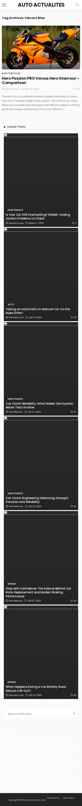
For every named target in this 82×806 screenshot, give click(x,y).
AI (16, 739)
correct (6, 745)
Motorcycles (12, 73)
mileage (35, 770)
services (56, 783)
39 (75, 600)
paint (5, 776)
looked (74, 764)
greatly (37, 751)
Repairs (12, 584)
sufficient (8, 789)
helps (31, 758)
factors (6, 751)
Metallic (20, 770)
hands (6, 758)
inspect (23, 764)
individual (7, 764)
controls (63, 739)
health (19, 758)
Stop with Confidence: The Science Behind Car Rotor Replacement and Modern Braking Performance (38, 592)
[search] (77, 5)
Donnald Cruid (16, 317)
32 (75, 506)
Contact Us (53, 797)
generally (21, 751)
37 (75, 411)
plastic (49, 776)
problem (7, 783)
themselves (26, 789)
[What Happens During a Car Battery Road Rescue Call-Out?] (41, 652)
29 (75, 317)
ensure (53, 745)
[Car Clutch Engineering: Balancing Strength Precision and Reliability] (41, 463)
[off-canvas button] (4, 5)
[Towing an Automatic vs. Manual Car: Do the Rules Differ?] (41, 274)
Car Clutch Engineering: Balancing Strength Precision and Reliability (37, 500)
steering (71, 783)
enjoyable (38, 745)
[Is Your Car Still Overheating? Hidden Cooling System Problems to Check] (41, 180)
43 (75, 695)
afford (6, 739)
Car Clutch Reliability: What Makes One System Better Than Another (39, 405)
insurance (39, 764)
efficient (22, 745)
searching (39, 783)
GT (49, 751)
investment (57, 764)
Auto (11, 304)
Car (37, 739)
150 (78, 88)
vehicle (58, 789)
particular (19, 776)
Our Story (68, 797)
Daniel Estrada (12, 88)
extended (69, 745)
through (43, 789)
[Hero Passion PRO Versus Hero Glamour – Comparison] (41, 48)
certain (48, 739)
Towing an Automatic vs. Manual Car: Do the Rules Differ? (38, 311)
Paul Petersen (16, 506)
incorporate (63, 758)
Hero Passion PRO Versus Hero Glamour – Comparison (40, 80)
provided (23, 783)
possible (64, 776)
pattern (35, 776)
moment (62, 770)
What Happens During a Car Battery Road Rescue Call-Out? (36, 689)
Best (26, 739)
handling (61, 751)
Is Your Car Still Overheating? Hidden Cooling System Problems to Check (38, 216)
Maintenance (15, 210)
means (6, 770)
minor (48, 770)
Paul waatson (16, 411)
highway (45, 758)
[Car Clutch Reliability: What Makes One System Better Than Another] (41, 369)
